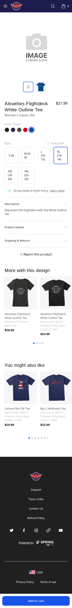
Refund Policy (36, 518)
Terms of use (48, 582)
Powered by (26, 542)
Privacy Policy (25, 582)
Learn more (57, 190)
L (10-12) (43, 155)
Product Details (14, 227)
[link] (20, 293)
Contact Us (36, 508)
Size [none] (7, 143)
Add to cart (36, 601)
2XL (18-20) (10, 175)
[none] (55, 143)
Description (12, 204)
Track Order (36, 499)
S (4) (11, 155)
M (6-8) (27, 155)
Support (36, 489)
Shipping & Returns (17, 240)
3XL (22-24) (26, 175)
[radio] (11, 155)
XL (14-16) (59, 155)
